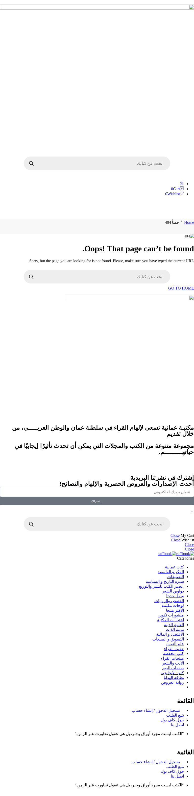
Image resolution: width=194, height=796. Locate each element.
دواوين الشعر (173, 591)
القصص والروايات (169, 601)
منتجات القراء (172, 658)
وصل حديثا (175, 596)
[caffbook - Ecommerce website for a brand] (176, 553)
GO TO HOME (181, 288)
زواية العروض (172, 682)
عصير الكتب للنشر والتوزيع (161, 586)
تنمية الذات (175, 629)
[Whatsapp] (146, 467)
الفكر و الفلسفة (171, 572)
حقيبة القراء (174, 649)
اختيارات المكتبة (170, 620)
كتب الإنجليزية (172, 673)
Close (175, 535)
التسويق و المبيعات (168, 639)
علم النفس (175, 644)
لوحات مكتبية (172, 605)
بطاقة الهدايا (174, 677)
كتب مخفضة (173, 653)
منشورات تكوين (171, 615)
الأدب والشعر (173, 663)
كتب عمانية (174, 567)
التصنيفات (175, 576)
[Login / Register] (182, 184)
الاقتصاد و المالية (170, 634)
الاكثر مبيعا (175, 610)
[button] (97, 209)
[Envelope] (160, 467)
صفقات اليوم (173, 668)
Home (189, 222)
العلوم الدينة (174, 625)
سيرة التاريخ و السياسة (165, 581)
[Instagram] (187, 467)
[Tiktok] (174, 467)
